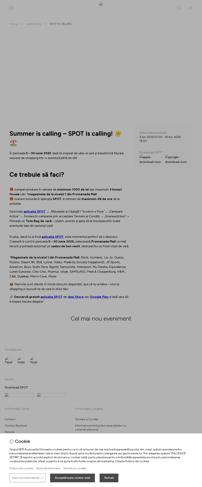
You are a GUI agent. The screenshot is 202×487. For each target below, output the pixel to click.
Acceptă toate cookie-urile (72, 478)
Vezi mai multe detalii (25, 478)
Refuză (109, 478)
